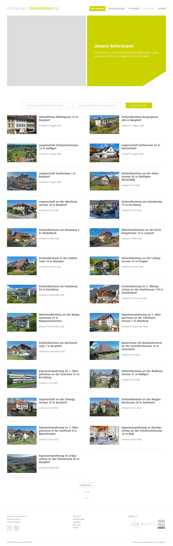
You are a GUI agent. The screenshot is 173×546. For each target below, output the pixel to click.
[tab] (44, 105)
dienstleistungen (116, 8)
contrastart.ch (161, 542)
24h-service (97, 8)
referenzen (149, 8)
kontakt (162, 8)
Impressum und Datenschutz (142, 542)
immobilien (134, 8)
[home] (33, 8)
